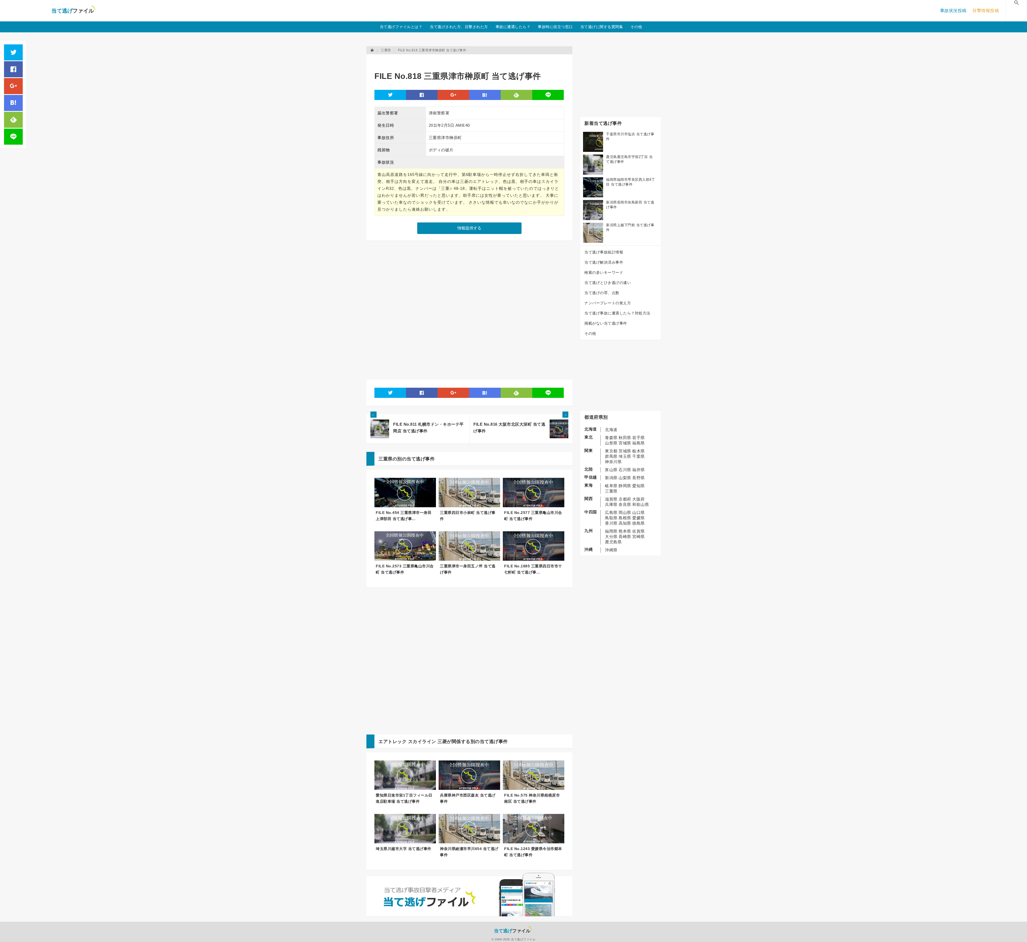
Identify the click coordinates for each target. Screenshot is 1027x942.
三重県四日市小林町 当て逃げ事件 (468, 515)
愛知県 (638, 485)
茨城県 (625, 451)
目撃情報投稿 (985, 10)
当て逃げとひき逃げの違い (607, 282)
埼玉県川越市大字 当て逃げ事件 (403, 849)
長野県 (638, 477)
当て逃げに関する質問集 (601, 27)
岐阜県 (611, 485)
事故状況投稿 (953, 10)
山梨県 (625, 477)
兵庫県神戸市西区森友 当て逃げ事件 (468, 798)
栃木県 (638, 451)
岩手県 (638, 437)
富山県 (611, 469)
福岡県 (611, 531)
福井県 (638, 469)
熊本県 (625, 531)
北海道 (611, 429)
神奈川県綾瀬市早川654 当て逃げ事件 (469, 852)
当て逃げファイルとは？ (401, 27)
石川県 (625, 469)
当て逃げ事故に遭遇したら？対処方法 (617, 313)
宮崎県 (638, 536)
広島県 (611, 512)
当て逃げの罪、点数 (601, 293)
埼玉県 (625, 456)
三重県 (611, 491)
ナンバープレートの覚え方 (607, 303)
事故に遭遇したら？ (513, 27)
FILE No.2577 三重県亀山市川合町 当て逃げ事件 (533, 515)
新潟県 (611, 477)
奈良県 (625, 504)
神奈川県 (613, 461)
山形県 (611, 443)
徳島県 (638, 523)
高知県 (625, 523)
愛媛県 (638, 518)
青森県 (611, 437)
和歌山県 (640, 504)
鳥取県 (611, 518)
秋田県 (625, 437)
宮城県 (625, 443)
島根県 (625, 518)
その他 (636, 27)
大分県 (611, 536)
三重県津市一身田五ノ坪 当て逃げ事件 (468, 569)
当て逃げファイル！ (73, 10)
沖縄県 (611, 550)
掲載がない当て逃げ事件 (605, 323)
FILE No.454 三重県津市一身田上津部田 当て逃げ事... (403, 515)
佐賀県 (638, 531)
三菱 (442, 741)
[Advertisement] (471, 60)
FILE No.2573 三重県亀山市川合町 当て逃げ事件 (405, 569)
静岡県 (625, 485)
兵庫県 (611, 504)
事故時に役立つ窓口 (555, 27)
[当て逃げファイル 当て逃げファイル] (372, 50)
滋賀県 (611, 499)
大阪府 (638, 499)
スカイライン (422, 741)
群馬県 (611, 456)
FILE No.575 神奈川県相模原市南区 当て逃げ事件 (532, 798)
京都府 (625, 499)
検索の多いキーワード (603, 272)
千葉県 (638, 456)
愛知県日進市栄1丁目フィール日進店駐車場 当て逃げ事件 (404, 798)
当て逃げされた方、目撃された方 (459, 27)
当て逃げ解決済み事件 (603, 262)
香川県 (611, 523)
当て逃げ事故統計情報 (603, 252)
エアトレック (392, 741)
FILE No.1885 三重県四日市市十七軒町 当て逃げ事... (533, 569)
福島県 (638, 443)
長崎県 (625, 536)
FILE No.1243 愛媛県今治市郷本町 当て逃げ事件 (533, 852)
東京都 (611, 451)
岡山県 (625, 512)
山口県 (638, 512)
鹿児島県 (613, 542)
